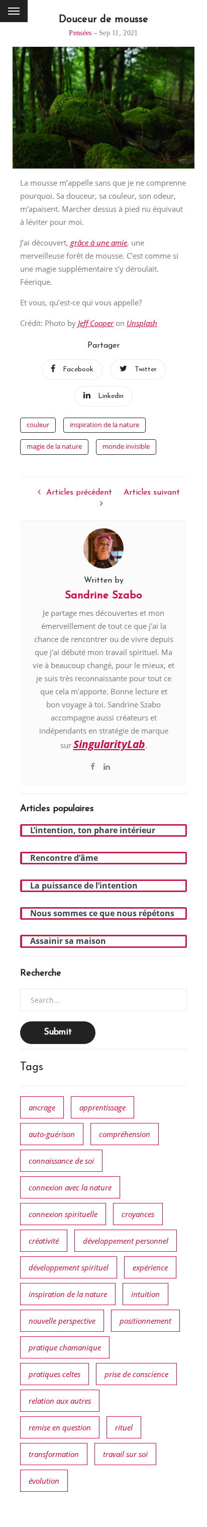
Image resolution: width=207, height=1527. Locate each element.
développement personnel (125, 1241)
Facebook (78, 369)
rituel (124, 1427)
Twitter (146, 369)
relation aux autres (60, 1401)
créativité (44, 1241)
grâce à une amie (98, 242)
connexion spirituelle (63, 1214)
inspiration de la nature (104, 424)
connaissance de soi (61, 1161)
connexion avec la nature (70, 1187)
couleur (38, 424)
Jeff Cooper (96, 323)
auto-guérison (52, 1134)
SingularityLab (109, 744)
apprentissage (102, 1107)
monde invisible (126, 446)
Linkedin (111, 396)
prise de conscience (136, 1374)
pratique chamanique (65, 1347)
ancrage (42, 1107)
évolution (44, 1481)
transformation (54, 1454)
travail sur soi (125, 1454)
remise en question (60, 1427)
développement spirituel (69, 1267)
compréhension (124, 1134)
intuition (145, 1294)
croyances (138, 1214)
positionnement (145, 1321)
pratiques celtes (54, 1374)
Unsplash (142, 323)
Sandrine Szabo (103, 595)
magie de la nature (54, 446)
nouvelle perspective (62, 1321)
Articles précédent (79, 493)
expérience (150, 1267)
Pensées (80, 33)
